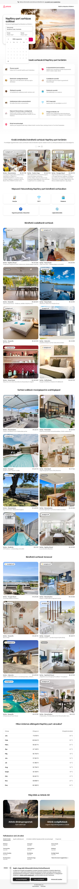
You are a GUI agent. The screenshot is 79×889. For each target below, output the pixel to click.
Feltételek (43, 886)
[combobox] (19, 29)
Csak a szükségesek (39, 879)
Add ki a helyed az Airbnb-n (66, 6)
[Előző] (36, 146)
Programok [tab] (58, 839)
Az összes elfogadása (21, 879)
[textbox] (12, 35)
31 (8, 61)
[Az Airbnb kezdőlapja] (7, 6)
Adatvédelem (35, 886)
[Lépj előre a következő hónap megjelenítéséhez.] (26, 39)
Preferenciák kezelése (56, 879)
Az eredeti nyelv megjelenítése (52, 2)
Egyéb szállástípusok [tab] (18, 839)
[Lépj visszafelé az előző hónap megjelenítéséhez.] (8, 39)
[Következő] (42, 146)
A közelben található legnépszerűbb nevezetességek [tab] (39, 839)
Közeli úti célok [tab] (7, 839)
